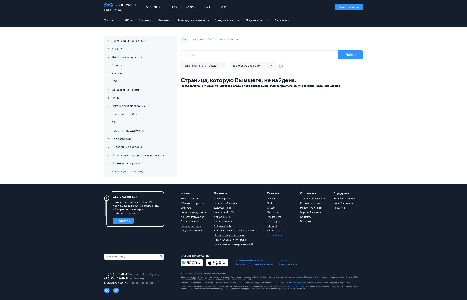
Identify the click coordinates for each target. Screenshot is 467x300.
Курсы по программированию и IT (233, 244)
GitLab (271, 207)
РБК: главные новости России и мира (235, 230)
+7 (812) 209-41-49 (116, 274)
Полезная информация (127, 163)
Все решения (275, 235)
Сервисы (281, 20)
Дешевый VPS (222, 217)
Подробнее (123, 220)
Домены (163, 20)
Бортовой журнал (310, 212)
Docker (271, 198)
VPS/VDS (186, 207)
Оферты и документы (288, 264)
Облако (144, 20)
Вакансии (305, 221)
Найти (350, 54)
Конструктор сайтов (191, 20)
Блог (223, 7)
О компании (153, 7)
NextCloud (273, 212)
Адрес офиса (186, 279)
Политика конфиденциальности (249, 260)
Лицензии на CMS (191, 230)
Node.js (271, 203)
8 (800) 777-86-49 (116, 283)
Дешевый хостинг (224, 207)
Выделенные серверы (127, 147)
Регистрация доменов (193, 212)
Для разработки (122, 139)
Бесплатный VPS (224, 212)
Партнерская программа (128, 106)
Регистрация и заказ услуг (129, 41)
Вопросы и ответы (344, 198)
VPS (127, 20)
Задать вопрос (349, 7)
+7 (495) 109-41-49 (116, 278)
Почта (173, 7)
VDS (114, 81)
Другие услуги (255, 20)
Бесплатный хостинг (226, 203)
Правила (283, 260)
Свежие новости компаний (229, 235)
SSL (114, 122)
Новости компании (311, 207)
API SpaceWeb (222, 226)
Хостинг (109, 20)
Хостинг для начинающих (129, 171)
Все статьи (199, 39)
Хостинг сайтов (189, 198)
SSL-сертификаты (191, 226)
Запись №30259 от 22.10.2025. (294, 286)
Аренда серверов (191, 221)
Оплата (190, 7)
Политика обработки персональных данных (254, 264)
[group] (281, 66)
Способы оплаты (343, 203)
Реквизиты (339, 207)
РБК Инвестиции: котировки (230, 239)
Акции (207, 7)
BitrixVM (272, 226)
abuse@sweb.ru (299, 283)
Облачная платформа (126, 90)
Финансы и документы (127, 57)
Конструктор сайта (124, 114)
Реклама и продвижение (128, 130)
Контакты (305, 217)
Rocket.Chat (274, 217)
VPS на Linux (274, 230)
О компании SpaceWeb (313, 198)
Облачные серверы (192, 203)
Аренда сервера (225, 20)
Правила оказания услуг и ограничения (138, 155)
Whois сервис (222, 198)
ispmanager (273, 221)
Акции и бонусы (223, 221)
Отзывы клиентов (310, 203)
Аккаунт (117, 49)
